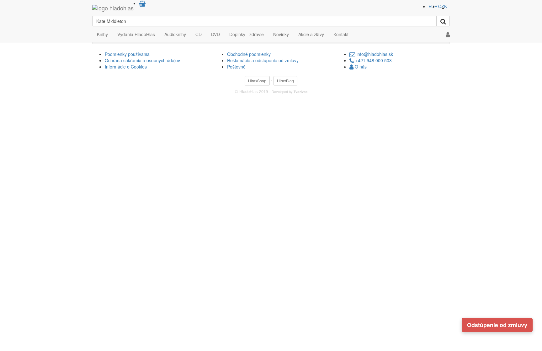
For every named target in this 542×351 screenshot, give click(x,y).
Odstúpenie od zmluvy (497, 325)
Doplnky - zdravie (246, 34)
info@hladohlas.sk (374, 54)
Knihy (102, 34)
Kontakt (340, 34)
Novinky (281, 34)
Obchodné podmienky (249, 54)
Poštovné (236, 66)
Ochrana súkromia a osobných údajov (142, 60)
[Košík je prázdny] (142, 3)
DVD (215, 34)
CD (198, 34)
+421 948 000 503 (373, 60)
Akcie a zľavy (311, 34)
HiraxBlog (285, 80)
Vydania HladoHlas (136, 34)
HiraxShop (257, 80)
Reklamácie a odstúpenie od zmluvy (263, 60)
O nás (360, 66)
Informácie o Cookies (126, 66)
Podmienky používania (127, 54)
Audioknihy (175, 34)
